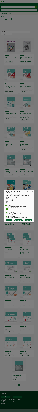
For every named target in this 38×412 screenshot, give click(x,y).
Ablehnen (9, 220)
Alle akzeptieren (28, 220)
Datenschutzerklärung (24, 195)
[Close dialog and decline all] (32, 191)
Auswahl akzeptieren (18, 220)
